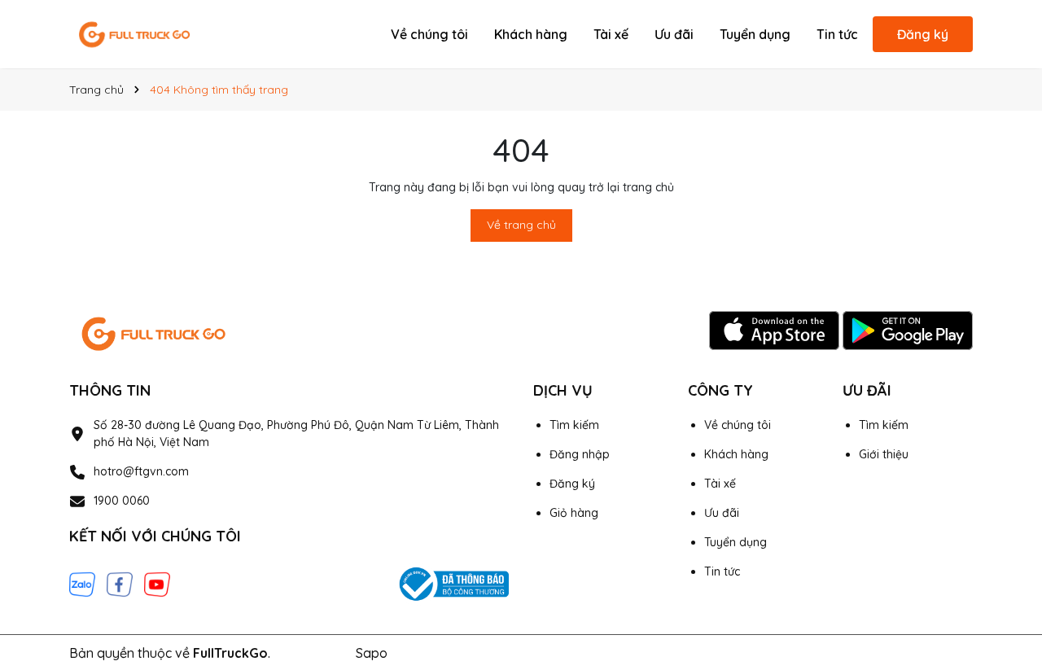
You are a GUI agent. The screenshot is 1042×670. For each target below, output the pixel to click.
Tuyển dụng (755, 34)
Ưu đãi (674, 34)
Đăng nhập (579, 454)
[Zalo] (82, 583)
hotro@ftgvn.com (141, 471)
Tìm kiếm (574, 425)
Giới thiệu (883, 454)
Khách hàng (530, 34)
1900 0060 (122, 500)
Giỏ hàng (573, 513)
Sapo (371, 653)
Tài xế (610, 34)
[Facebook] (120, 583)
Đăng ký (922, 34)
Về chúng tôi (429, 34)
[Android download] (908, 329)
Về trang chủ (521, 224)
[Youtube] (157, 583)
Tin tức (837, 34)
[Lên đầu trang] (1007, 523)
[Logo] (134, 33)
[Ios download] (776, 329)
